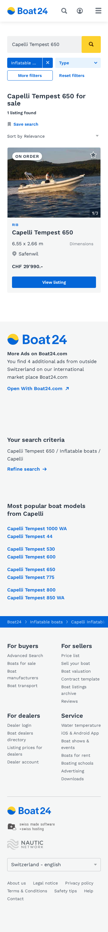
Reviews (69, 701)
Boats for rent (75, 755)
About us (16, 883)
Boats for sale (21, 663)
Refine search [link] (23, 469)
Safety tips (65, 890)
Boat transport (22, 685)
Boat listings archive (73, 690)
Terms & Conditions (27, 890)
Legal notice (45, 883)
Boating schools (77, 763)
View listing (54, 282)
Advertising (72, 771)
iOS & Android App (80, 733)
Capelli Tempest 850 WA (35, 597)
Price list (70, 655)
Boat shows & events (75, 744)
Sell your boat (75, 663)
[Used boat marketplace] (27, 11)
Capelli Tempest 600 (31, 557)
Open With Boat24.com (34, 388)
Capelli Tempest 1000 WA (37, 528)
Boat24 (14, 621)
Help (88, 890)
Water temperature (81, 725)
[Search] (65, 10)
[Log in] (81, 10)
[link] (48, 63)
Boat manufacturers (22, 674)
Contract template (80, 679)
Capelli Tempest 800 (31, 590)
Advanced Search (25, 655)
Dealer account (23, 761)
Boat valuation (76, 671)
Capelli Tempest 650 (42, 232)
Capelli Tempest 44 (29, 536)
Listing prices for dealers (24, 750)
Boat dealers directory (20, 736)
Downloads (72, 778)
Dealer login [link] (19, 725)
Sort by (14, 136)
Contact (15, 898)
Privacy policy (79, 883)
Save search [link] (26, 124)
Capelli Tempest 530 (31, 549)
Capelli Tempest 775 (30, 577)
